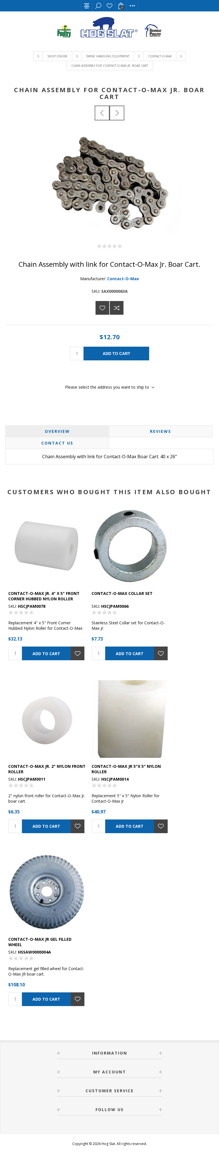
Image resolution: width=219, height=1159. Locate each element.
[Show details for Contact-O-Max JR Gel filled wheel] (47, 892)
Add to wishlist (102, 308)
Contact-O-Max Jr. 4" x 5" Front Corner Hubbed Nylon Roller (44, 596)
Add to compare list (116, 308)
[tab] (57, 431)
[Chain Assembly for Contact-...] (117, 113)
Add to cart (116, 353)
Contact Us (57, 443)
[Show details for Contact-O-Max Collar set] (130, 546)
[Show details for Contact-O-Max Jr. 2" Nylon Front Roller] (47, 719)
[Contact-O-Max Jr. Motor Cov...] (102, 113)
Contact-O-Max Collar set (122, 593)
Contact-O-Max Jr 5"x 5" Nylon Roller (126, 769)
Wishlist (109, 5)
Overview (57, 431)
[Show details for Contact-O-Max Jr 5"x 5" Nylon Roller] (130, 719)
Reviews (160, 431)
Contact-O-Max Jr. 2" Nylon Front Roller (47, 769)
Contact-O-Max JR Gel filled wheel (40, 941)
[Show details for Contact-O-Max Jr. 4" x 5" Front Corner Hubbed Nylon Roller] (47, 546)
